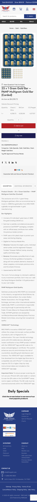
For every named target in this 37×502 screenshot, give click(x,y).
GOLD (4, 22)
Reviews (24, 453)
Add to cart (19, 126)
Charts (24, 421)
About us (24, 446)
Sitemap (8, 487)
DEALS (31, 22)
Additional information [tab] (23, 186)
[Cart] (21, 9)
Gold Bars (23, 28)
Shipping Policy (22, 490)
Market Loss (25, 451)
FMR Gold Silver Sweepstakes (27, 456)
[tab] (7, 186)
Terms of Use (26, 487)
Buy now (19, 136)
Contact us (25, 416)
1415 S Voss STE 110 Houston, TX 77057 (17, 479)
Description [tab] (7, 186)
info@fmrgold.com (10, 472)
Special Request (27, 419)
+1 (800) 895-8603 (10, 476)
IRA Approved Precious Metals (14, 154)
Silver (5, 451)
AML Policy (31, 490)
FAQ (23, 448)
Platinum (6, 453)
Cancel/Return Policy (9, 490)
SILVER (12, 22)
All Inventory (7, 446)
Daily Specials (13, 148)
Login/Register (26, 414)
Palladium (6, 455)
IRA (21, 22)
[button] (34, 9)
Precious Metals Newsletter (27, 461)
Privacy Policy (16, 487)
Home (11, 28)
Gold (17, 28)
